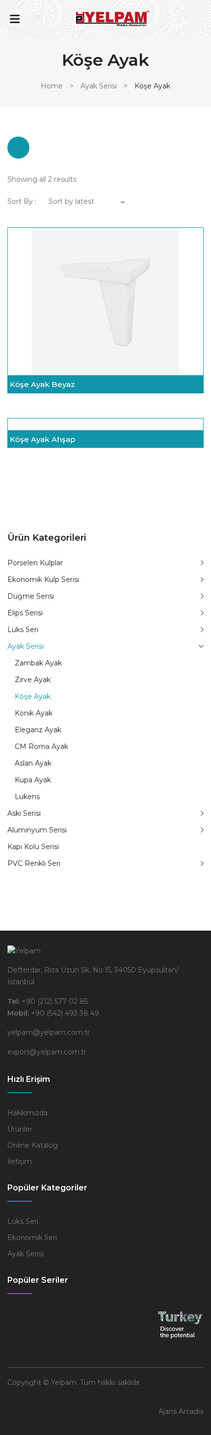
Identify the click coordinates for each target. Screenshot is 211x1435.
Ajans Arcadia (181, 1411)
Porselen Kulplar (35, 562)
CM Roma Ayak (41, 746)
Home (52, 86)
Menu (14, 19)
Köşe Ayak (33, 696)
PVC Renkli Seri (33, 863)
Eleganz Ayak (38, 729)
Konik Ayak (34, 713)
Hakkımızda (27, 1112)
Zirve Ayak (33, 679)
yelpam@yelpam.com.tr (48, 1032)
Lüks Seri (22, 629)
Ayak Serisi (98, 86)
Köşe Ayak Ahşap (43, 439)
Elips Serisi (25, 612)
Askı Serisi (24, 813)
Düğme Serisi (30, 596)
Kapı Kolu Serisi (33, 846)
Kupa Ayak (33, 779)
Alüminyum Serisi (37, 830)
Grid (18, 148)
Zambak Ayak (38, 663)
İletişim (19, 1161)
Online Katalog (32, 1145)
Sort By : (21, 201)
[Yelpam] (113, 17)
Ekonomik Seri (32, 1237)
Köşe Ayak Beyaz (42, 384)
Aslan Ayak (33, 763)
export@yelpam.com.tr (46, 1052)
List (48, 148)
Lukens (27, 796)
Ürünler (19, 1129)
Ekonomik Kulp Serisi (43, 579)
